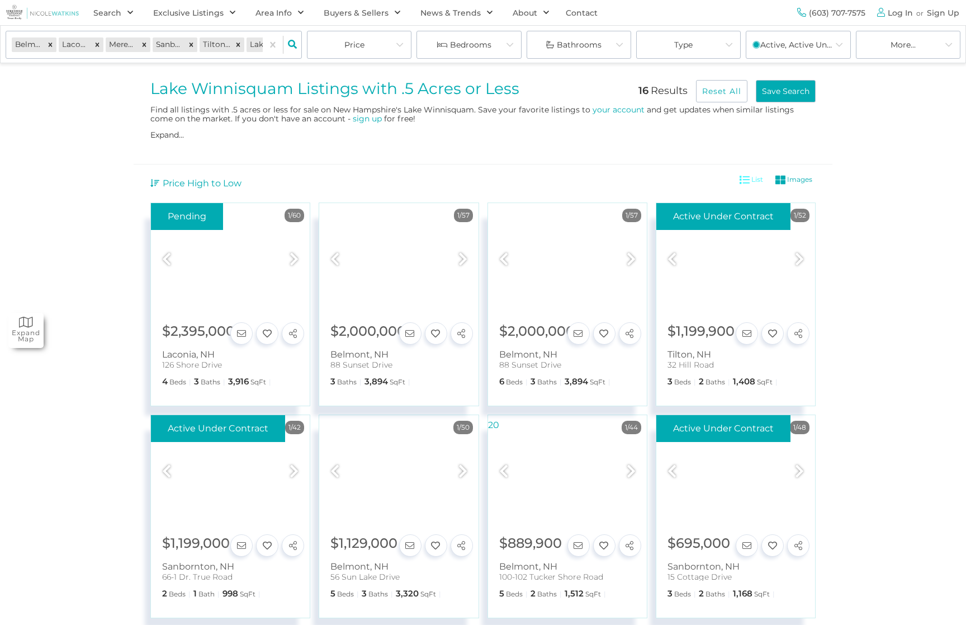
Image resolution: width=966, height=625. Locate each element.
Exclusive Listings (188, 13)
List (756, 179)
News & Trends (450, 13)
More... (903, 45)
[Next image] (294, 260)
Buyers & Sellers (356, 13)
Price (354, 45)
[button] (50, 44)
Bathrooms (579, 45)
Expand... (167, 134)
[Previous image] (166, 260)
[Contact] (241, 333)
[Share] (293, 333)
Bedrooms (470, 45)
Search (107, 13)
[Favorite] (267, 333)
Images (798, 179)
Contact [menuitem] (582, 13)
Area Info (273, 13)
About (525, 13)
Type (683, 45)
